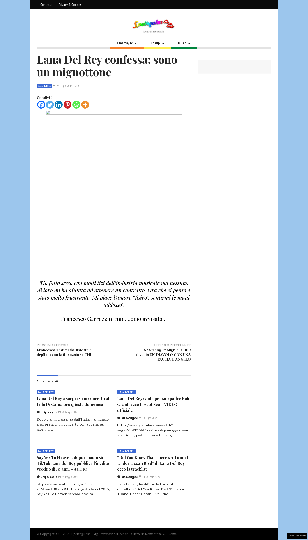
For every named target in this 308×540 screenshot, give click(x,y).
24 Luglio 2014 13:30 (67, 86)
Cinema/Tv (124, 43)
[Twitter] (50, 105)
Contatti (46, 4)
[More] (85, 105)
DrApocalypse (49, 412)
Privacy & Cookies (70, 4)
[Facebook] (41, 105)
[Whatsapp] (76, 105)
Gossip (155, 43)
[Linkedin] (59, 105)
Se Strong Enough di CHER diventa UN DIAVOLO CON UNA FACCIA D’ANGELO (163, 354)
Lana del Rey (44, 86)
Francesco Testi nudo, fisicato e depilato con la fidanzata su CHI (64, 352)
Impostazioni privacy (297, 536)
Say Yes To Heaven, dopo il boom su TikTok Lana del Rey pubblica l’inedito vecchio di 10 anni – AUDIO (73, 463)
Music (182, 43)
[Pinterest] (67, 105)
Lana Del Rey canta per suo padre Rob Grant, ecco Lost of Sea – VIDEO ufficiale (153, 404)
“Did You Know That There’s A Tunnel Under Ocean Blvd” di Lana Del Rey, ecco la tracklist (152, 463)
